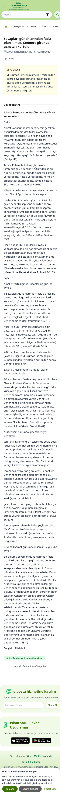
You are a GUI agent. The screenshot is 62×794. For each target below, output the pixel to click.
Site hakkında (17, 756)
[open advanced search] (47, 14)
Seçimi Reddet (30, 788)
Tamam (10, 788)
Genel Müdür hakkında (39, 756)
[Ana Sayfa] (6, 26)
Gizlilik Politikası (31, 761)
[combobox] (24, 14)
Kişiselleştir (50, 788)
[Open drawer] (58, 6)
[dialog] (30, 781)
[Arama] (57, 14)
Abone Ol (52, 705)
